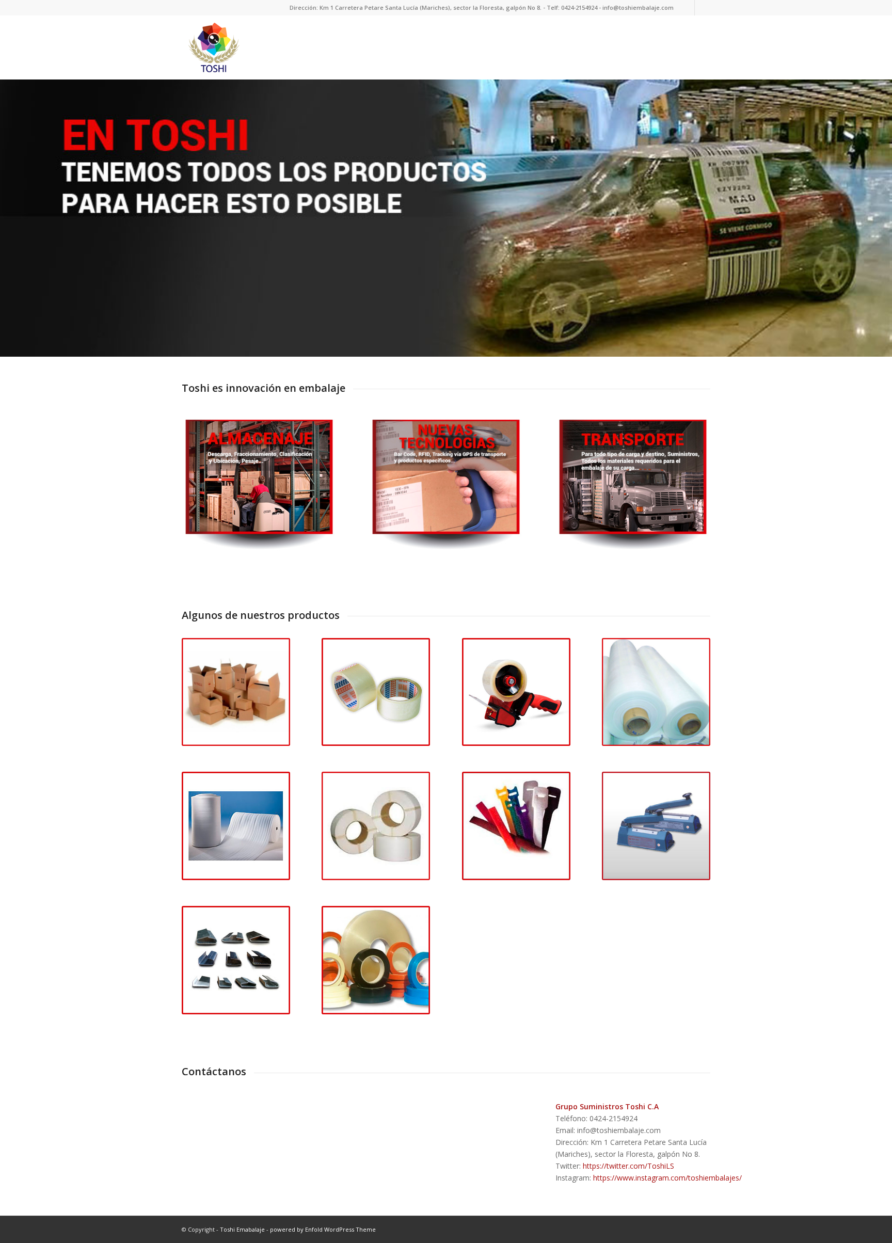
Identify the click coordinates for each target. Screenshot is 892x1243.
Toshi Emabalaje (242, 1229)
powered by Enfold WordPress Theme (323, 1229)
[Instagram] (702, 7)
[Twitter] (686, 7)
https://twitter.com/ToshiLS (628, 1166)
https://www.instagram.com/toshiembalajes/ (667, 1178)
